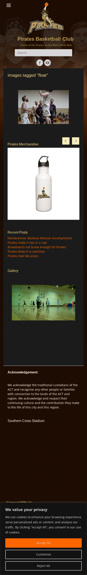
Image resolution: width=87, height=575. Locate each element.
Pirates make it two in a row (27, 243)
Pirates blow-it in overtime (26, 251)
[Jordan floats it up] (43, 107)
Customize (43, 554)
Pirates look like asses (23, 256)
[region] (43, 539)
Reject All (43, 566)
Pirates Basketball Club (46, 39)
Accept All (43, 543)
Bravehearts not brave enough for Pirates (37, 247)
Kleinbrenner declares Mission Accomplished (40, 238)
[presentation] (66, 141)
